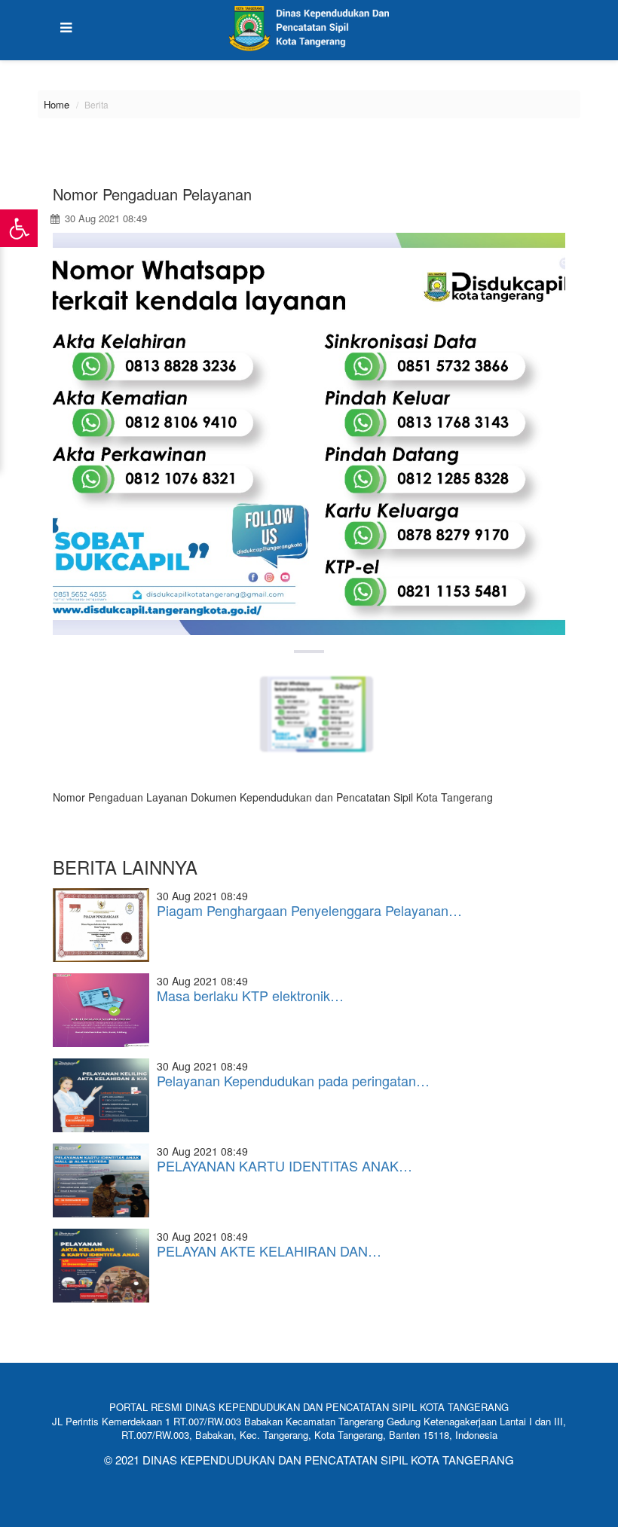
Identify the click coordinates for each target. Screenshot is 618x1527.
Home (56, 104)
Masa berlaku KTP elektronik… (250, 995)
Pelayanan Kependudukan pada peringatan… (293, 1080)
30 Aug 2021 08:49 (104, 218)
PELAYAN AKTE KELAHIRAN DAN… (269, 1250)
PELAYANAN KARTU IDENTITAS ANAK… (284, 1165)
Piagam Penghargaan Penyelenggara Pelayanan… (309, 910)
